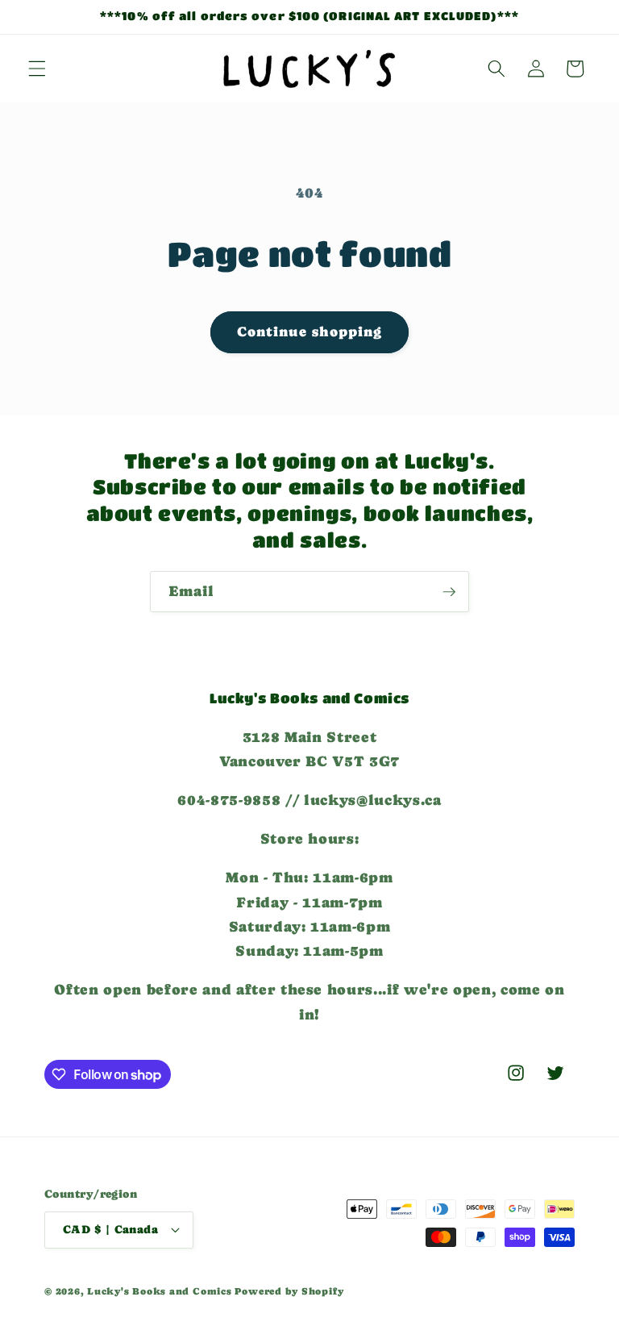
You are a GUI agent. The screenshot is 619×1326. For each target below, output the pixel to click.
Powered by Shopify (289, 1291)
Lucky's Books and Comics (159, 1291)
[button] (37, 68)
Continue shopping (310, 332)
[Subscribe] (449, 592)
